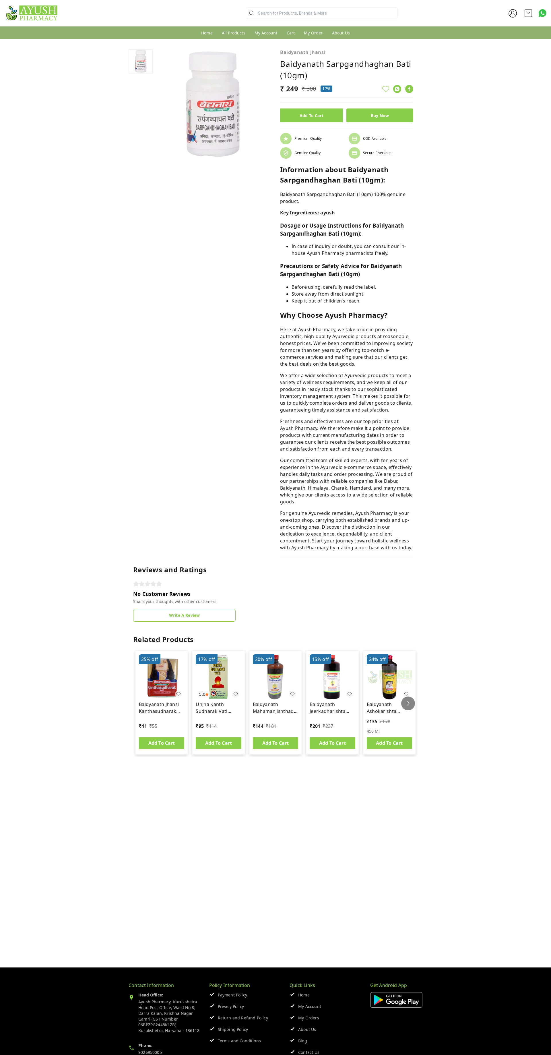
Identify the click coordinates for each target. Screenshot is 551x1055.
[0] (528, 13)
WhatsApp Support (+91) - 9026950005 (99, 17)
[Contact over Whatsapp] (542, 13)
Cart (291, 33)
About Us (341, 33)
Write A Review (184, 615)
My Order (313, 33)
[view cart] (528, 13)
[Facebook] (409, 89)
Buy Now (380, 115)
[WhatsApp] (397, 89)
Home (207, 33)
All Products (233, 33)
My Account (266, 33)
